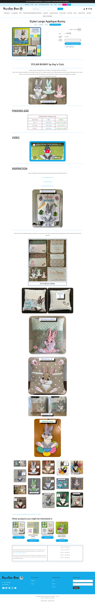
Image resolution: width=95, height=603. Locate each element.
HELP (51, 4)
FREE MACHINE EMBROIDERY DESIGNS (32, 13)
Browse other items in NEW (33, 514)
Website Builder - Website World (47, 600)
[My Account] (84, 9)
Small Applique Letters (47, 177)
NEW (20, 13)
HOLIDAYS (45, 13)
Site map (57, 596)
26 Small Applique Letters (33, 535)
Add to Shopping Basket (72, 44)
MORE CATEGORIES (47, 16)
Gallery (54, 587)
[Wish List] (86, 9)
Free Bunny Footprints (18, 535)
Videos (60, 4)
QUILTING (89, 13)
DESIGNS (27, 4)
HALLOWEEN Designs (37, 1)
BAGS (75, 13)
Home (32, 4)
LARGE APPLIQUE (54, 13)
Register (33, 580)
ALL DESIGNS (14, 13)
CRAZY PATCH (81, 13)
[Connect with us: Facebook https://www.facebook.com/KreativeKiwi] (6, 588)
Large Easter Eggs (47, 181)
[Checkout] (91, 9)
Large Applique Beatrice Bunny (62, 535)
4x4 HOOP (69, 13)
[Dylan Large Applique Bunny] (26, 56)
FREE (36, 4)
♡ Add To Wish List (69, 46)
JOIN (69, 4)
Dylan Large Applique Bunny (55, 24)
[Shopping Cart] (89, 9)
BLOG (55, 4)
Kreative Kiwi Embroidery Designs (48, 596)
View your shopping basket (18, 514)
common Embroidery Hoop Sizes (20, 552)
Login (64, 4)
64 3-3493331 (7, 582)
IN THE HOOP (62, 13)
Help (53, 580)
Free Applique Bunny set (47, 186)
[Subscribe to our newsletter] (15, 588)
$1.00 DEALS (7, 13)
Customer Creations (44, 4)
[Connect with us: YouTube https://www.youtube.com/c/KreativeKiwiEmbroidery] (3, 588)
